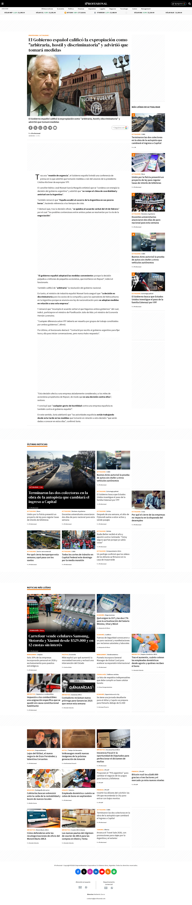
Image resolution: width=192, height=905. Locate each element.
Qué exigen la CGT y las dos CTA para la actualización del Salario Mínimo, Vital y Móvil (113, 621)
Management (146, 9)
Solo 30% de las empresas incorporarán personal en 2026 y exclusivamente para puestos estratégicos (42, 661)
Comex (134, 9)
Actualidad (44, 35)
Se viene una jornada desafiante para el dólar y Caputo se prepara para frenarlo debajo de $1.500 (112, 700)
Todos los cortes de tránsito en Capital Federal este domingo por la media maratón (77, 557)
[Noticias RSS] (108, 872)
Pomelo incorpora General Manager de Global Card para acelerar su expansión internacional (113, 660)
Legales (102, 9)
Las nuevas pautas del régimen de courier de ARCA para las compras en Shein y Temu (77, 836)
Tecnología (124, 9)
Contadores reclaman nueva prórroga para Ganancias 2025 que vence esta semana (77, 700)
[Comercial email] (106, 888)
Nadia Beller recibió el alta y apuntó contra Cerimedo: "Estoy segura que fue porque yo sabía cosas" (112, 538)
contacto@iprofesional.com (96, 899)
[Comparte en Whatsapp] (40, 128)
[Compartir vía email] (55, 128)
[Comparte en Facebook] (31, 128)
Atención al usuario (83, 882)
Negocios (112, 9)
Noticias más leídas (39, 587)
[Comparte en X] (35, 128)
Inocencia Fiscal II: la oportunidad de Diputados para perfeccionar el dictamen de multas (113, 757)
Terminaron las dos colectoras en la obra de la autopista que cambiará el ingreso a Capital (147, 140)
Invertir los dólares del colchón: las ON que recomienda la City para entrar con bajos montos (113, 795)
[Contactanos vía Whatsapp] (86, 887)
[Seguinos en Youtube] (102, 872)
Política (71, 9)
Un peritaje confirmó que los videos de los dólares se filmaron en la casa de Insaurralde (113, 557)
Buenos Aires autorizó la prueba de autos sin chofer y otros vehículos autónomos (148, 259)
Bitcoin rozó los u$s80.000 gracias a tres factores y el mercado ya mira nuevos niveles (148, 777)
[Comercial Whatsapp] (112, 888)
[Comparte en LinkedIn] (45, 128)
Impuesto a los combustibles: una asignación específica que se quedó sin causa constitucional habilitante (43, 701)
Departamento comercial (109, 883)
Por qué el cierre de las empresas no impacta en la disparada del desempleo (148, 517)
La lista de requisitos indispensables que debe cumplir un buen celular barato (113, 680)
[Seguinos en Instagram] (90, 872)
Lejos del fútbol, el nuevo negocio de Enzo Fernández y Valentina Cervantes (42, 756)
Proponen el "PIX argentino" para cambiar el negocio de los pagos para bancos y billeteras (112, 776)
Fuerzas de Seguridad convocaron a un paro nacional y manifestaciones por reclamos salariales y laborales (113, 640)
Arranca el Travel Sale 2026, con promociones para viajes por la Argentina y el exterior (111, 835)
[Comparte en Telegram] (50, 128)
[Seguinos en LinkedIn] (96, 872)
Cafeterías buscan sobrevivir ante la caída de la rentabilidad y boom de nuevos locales (43, 796)
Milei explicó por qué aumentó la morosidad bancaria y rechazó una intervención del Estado (78, 660)
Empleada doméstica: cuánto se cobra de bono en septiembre (78, 795)
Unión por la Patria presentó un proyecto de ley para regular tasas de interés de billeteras (148, 180)
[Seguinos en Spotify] (114, 872)
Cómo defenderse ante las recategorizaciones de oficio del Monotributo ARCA (43, 836)
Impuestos (92, 9)
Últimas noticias (47, 9)
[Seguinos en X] (84, 872)
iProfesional (34, 35)
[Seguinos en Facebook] (78, 872)
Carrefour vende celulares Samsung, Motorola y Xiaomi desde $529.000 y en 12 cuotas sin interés (61, 640)
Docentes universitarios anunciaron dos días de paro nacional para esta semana (146, 220)
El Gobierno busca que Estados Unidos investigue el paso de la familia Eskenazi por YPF (147, 299)
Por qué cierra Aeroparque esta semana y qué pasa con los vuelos (43, 557)
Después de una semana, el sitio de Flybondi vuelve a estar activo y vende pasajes (113, 517)
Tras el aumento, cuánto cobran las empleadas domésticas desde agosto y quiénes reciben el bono (148, 662)
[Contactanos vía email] (80, 887)
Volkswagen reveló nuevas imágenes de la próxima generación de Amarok (75, 756)
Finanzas (81, 9)
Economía (60, 9)
